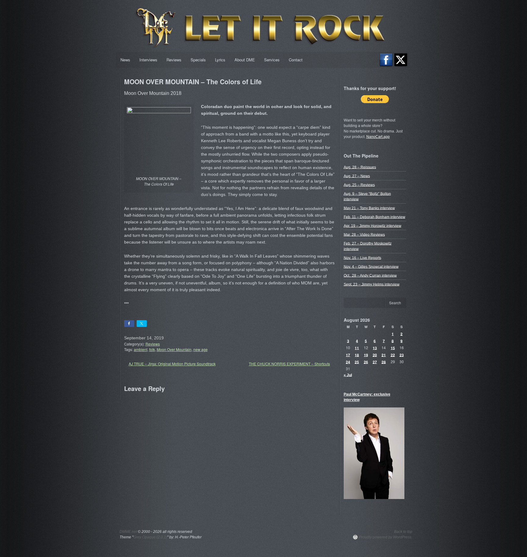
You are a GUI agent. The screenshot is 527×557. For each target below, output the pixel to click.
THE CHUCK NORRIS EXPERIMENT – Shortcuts (289, 363)
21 (384, 354)
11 (357, 347)
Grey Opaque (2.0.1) (150, 537)
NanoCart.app (378, 137)
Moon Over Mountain (174, 349)
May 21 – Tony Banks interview (369, 208)
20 (375, 354)
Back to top (403, 532)
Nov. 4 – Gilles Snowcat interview (371, 266)
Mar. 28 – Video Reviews (364, 234)
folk (152, 349)
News (125, 60)
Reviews (174, 60)
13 (375, 347)
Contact (296, 60)
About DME (245, 60)
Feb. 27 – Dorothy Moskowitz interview (368, 246)
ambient (140, 349)
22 (393, 354)
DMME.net (128, 532)
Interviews (148, 60)
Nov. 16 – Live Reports (362, 257)
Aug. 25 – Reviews (359, 185)
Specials (198, 60)
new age (200, 349)
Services (272, 60)
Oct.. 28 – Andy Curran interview (370, 275)
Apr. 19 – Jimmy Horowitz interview (372, 225)
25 (357, 361)
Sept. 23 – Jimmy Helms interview (372, 284)
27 (375, 361)
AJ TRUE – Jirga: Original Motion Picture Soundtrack (172, 363)
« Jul (348, 375)
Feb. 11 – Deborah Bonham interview (374, 217)
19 (366, 354)
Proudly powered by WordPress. (385, 537)
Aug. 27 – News (357, 176)
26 (366, 361)
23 (402, 354)
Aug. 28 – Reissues (360, 167)
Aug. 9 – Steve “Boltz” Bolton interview (367, 196)
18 (357, 354)
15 (393, 347)
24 (348, 361)
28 (384, 361)
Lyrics (220, 60)
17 (348, 354)
